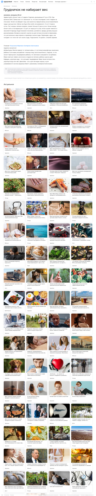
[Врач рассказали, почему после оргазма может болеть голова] (59, 211)
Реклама (12, 495)
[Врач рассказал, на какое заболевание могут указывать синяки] (59, 301)
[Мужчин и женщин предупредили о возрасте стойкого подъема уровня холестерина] (36, 414)
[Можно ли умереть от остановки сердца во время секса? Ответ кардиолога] (81, 121)
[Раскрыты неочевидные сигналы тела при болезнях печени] (14, 98)
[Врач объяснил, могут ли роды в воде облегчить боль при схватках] (14, 481)
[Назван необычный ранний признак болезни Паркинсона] (59, 279)
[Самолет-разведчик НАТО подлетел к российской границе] (59, 414)
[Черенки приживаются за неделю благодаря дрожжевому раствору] (36, 481)
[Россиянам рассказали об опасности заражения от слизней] (81, 459)
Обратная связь (63, 495)
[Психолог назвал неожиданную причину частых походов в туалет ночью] (59, 459)
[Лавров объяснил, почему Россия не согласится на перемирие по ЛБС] (36, 459)
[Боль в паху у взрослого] (81, 391)
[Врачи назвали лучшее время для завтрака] (36, 301)
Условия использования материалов (50, 495)
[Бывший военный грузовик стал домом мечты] (14, 279)
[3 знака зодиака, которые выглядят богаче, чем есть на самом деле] (59, 436)
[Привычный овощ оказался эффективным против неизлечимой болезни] (81, 279)
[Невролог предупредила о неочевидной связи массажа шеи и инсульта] (36, 346)
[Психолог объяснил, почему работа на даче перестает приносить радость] (36, 324)
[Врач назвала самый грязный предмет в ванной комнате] (14, 391)
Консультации (7, 6)
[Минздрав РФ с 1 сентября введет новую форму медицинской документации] (14, 324)
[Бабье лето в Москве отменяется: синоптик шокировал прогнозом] (81, 369)
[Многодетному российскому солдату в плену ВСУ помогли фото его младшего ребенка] (14, 121)
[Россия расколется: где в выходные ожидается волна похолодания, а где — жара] (81, 211)
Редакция (40, 495)
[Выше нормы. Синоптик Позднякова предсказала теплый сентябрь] (36, 211)
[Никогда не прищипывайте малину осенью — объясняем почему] (14, 189)
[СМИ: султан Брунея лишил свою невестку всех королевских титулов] (36, 143)
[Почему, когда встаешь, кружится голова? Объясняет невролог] (59, 166)
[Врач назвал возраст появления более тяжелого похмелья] (59, 324)
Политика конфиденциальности (87, 495)
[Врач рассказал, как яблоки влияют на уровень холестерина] (36, 98)
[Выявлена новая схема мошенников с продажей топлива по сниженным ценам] (81, 234)
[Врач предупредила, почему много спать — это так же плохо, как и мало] (59, 143)
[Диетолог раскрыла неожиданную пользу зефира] (81, 166)
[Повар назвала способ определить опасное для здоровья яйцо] (14, 143)
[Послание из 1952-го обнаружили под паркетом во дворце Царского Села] (36, 121)
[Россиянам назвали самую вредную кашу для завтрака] (59, 234)
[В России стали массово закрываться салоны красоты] (14, 234)
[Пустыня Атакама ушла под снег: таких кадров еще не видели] (81, 436)
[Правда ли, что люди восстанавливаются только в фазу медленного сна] (14, 436)
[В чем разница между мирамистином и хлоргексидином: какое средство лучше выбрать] (36, 391)
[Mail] (2, 1)
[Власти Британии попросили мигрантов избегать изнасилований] (81, 346)
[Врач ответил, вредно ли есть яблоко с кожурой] (81, 143)
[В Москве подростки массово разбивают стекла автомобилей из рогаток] (59, 98)
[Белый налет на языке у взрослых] (59, 391)
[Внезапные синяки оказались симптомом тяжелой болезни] (36, 189)
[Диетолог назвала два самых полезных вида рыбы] (14, 166)
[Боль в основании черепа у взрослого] (14, 256)
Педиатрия (14, 6)
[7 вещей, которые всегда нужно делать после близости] (36, 279)
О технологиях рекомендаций (73, 495)
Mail (2, 495)
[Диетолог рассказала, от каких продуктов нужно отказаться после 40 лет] (14, 414)
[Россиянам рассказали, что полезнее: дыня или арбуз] (36, 436)
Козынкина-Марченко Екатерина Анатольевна (24, 45)
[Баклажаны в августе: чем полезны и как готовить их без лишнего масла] (14, 301)
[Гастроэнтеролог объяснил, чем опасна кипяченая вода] (14, 211)
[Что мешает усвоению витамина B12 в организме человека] (81, 256)
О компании (6, 495)
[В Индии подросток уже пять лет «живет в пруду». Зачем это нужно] (81, 414)
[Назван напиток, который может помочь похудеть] (14, 346)
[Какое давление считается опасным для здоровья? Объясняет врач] (81, 481)
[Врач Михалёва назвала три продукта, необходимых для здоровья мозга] (59, 189)
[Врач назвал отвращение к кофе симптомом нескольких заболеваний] (36, 369)
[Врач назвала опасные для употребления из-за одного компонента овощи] (59, 256)
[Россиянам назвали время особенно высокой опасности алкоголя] (81, 301)
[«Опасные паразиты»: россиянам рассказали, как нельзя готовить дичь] (81, 189)
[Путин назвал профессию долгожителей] (36, 166)
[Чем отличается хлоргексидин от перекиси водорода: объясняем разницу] (59, 346)
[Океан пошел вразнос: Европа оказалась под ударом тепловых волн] (36, 234)
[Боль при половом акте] (59, 481)
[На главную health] (7, 1)
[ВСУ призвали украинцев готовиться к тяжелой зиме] (81, 98)
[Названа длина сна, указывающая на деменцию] (59, 121)
